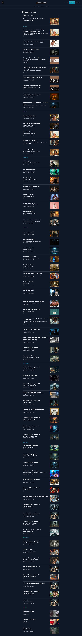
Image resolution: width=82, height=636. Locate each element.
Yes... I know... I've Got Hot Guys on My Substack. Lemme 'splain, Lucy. (33, 30)
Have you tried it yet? (27, 568)
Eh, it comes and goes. (27, 629)
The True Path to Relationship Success (33, 409)
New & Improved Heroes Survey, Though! (31, 188)
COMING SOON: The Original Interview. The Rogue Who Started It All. (34, 60)
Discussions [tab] (32, 15)
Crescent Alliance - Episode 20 (31, 479)
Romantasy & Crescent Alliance (31, 487)
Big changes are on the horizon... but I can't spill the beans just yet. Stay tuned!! (35, 142)
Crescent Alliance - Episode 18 (31, 521)
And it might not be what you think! (30, 410)
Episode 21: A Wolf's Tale (28, 464)
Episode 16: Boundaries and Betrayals (30, 559)
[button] (35, 6)
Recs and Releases (26, 489)
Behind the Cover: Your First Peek (32, 85)
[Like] (23, 73)
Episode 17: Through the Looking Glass (31, 542)
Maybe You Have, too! (27, 427)
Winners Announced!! (29, 203)
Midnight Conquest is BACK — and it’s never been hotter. (34, 105)
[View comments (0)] (32, 23)
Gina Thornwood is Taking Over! (29, 51)
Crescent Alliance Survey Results (32, 220)
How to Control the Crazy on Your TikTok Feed (35, 496)
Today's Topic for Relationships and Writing (32, 275)
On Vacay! (25, 612)
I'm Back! (25, 600)
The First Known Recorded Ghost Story (31, 258)
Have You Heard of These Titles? (32, 530)
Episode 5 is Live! (27, 549)
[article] (41, 21)
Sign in (78, 2)
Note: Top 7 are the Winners (28, 171)
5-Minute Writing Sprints (28, 125)
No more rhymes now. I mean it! (29, 551)
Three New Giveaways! (29, 619)
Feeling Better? (27, 628)
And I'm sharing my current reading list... (31, 514)
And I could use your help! (28, 311)
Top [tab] (28, 15)
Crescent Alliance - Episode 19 (31, 504)
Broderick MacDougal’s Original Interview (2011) (33, 42)
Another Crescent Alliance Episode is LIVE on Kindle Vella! (34, 472)
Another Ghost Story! (27, 249)
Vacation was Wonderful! (28, 601)
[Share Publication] (67, 2)
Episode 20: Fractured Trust (28, 481)
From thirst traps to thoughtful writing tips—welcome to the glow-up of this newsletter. (35, 34)
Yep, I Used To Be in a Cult (30, 375)
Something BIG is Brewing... (30, 140)
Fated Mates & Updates (29, 356)
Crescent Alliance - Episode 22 (31, 434)
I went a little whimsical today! (29, 213)
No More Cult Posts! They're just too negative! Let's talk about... (35, 318)
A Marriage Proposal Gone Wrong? (30, 179)
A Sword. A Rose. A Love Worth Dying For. (31, 87)
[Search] (64, 2)
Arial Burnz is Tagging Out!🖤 (31, 49)
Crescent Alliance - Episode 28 (31, 329)
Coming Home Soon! (28, 611)
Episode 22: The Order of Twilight (30, 436)
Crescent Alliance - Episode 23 (31, 417)
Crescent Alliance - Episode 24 (31, 400)
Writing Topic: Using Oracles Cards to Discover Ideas (33, 394)
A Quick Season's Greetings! (30, 445)
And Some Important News (28, 447)
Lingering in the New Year (28, 266)
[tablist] (29, 15)
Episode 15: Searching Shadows (29, 576)
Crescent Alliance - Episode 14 (31, 591)
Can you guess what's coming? (29, 116)
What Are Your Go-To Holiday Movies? (33, 301)
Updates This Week (28, 194)
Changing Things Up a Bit (30, 454)
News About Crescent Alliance (31, 513)
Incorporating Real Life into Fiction (32, 273)
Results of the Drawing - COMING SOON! (31, 221)
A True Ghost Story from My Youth (30, 340)
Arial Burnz (32, 44)
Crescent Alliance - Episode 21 (31, 462)
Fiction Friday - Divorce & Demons (32, 123)
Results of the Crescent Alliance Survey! (31, 204)
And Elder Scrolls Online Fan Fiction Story (31, 162)
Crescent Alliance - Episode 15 (31, 574)
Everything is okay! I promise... (29, 133)
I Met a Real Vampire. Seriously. (31, 426)
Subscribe (72, 2)
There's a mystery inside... (28, 531)
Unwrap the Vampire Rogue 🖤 (31, 58)
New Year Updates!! (28, 290)
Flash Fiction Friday (28, 178)
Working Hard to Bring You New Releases (31, 151)
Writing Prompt (26, 283)
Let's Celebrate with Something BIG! (30, 95)
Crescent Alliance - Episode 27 (31, 347)
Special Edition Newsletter (28, 497)
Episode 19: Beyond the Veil (28, 506)
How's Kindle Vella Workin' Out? (31, 566)
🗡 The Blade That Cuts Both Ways (32, 77)
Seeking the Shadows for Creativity (32, 392)
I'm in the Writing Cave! (29, 150)
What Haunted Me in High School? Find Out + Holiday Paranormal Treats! (35, 338)
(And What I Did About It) (28, 20)
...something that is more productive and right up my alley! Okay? (35, 322)
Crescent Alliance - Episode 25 (31, 384)
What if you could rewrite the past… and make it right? (35, 103)
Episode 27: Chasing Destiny (28, 349)
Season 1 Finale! (26, 330)
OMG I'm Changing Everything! (31, 309)
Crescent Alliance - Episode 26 (31, 367)
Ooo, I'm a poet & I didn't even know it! (31, 357)
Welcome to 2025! (26, 291)
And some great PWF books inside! (30, 584)
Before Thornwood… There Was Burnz (33, 41)
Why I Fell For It (26, 377)
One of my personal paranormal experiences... (32, 241)
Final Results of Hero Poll (29, 169)
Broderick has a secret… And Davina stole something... (34, 68)
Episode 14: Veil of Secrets (28, 593)
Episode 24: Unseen (27, 402)
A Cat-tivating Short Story (28, 232)
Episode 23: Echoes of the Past (29, 419)
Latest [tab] (24, 15)
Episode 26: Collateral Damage (29, 368)
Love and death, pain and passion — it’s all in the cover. (34, 79)
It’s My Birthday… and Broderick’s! (32, 94)
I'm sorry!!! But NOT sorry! (28, 196)
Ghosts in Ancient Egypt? (30, 256)
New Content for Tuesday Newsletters (30, 455)
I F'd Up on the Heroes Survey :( (31, 186)
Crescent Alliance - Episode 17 (31, 541)
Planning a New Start (28, 132)
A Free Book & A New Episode (31, 471)
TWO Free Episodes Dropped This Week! (34, 583)
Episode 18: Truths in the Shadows (30, 523)
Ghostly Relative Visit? (29, 239)
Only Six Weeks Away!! (29, 115)
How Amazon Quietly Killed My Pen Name (34, 19)
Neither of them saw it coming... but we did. (32, 70)
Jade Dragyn (26, 161)
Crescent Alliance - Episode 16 (31, 558)
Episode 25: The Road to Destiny (29, 385)
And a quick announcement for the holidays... (32, 303)
